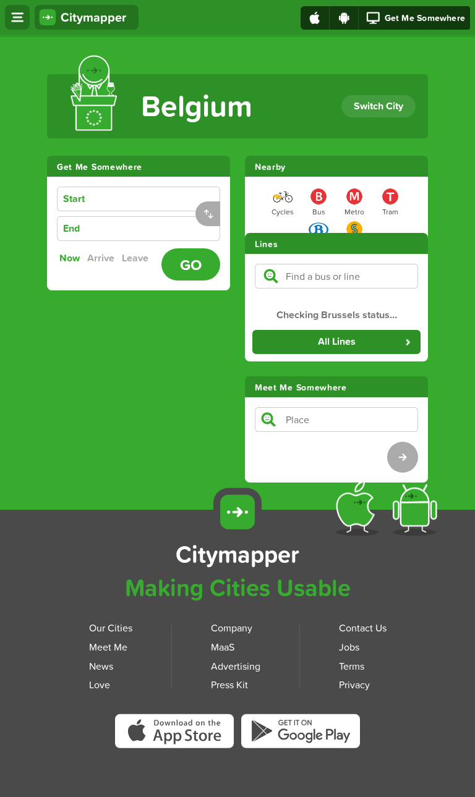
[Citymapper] (237, 512)
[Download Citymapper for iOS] (360, 510)
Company (231, 628)
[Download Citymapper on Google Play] (300, 733)
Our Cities (110, 628)
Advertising (235, 665)
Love (99, 684)
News (101, 665)
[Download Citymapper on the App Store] (178, 735)
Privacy (354, 684)
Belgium (196, 105)
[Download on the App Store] (315, 18)
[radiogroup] (106, 258)
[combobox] (158, 199)
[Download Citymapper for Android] (417, 510)
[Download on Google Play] (344, 18)
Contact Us (363, 628)
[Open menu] (17, 17)
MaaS (222, 646)
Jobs (349, 646)
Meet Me (108, 646)
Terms (351, 665)
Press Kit (229, 684)
